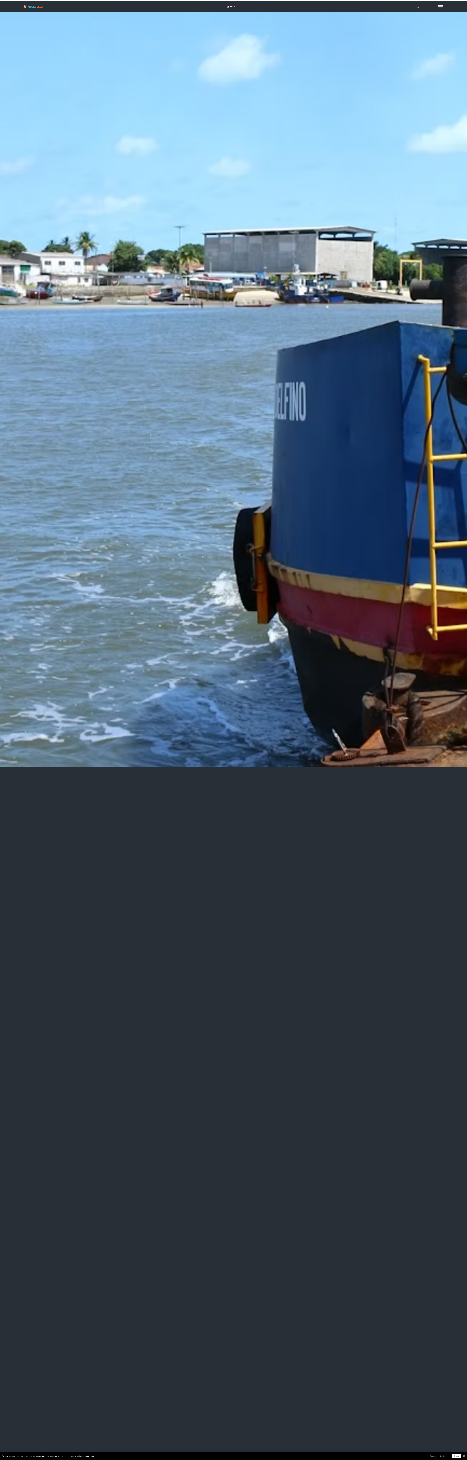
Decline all (444, 1456)
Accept (456, 1456)
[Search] (417, 6)
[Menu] (440, 7)
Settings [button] (433, 1456)
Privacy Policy (88, 1456)
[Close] (464, 1456)
